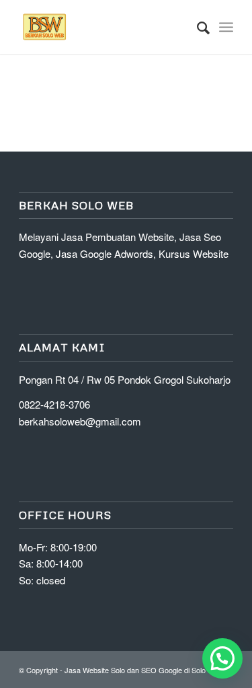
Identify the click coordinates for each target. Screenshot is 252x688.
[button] (222, 658)
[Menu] (226, 27)
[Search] (196, 27)
